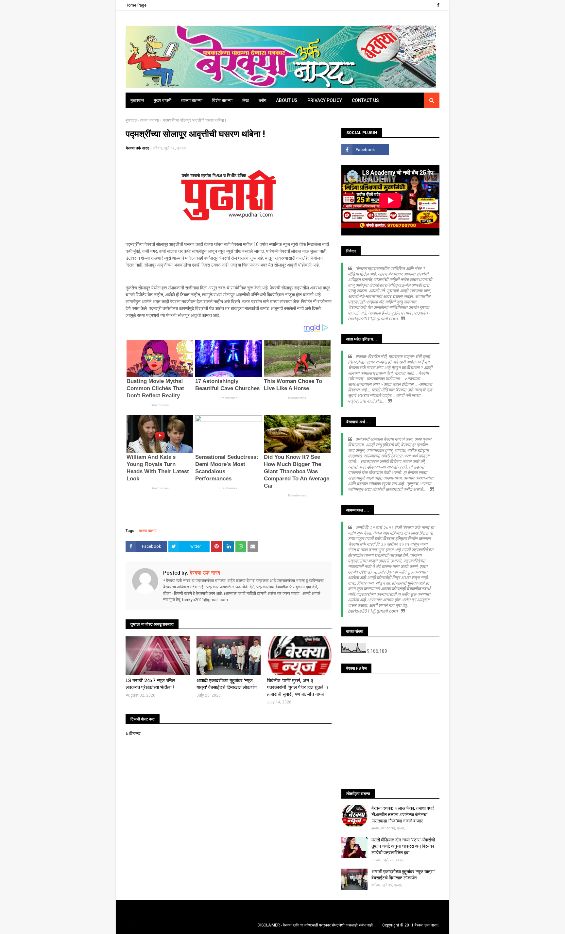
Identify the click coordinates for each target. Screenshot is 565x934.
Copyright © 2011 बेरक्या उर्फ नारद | (410, 925)
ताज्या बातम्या (149, 120)
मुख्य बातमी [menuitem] (162, 100)
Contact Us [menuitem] (365, 100)
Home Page (136, 5)
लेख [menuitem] (245, 100)
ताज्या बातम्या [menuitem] (191, 100)
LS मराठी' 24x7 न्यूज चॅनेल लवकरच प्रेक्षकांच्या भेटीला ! (150, 684)
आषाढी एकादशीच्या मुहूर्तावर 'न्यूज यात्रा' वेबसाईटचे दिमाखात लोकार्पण (227, 684)
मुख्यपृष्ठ (131, 120)
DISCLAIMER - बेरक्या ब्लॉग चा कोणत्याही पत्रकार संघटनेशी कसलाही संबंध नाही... (317, 925)
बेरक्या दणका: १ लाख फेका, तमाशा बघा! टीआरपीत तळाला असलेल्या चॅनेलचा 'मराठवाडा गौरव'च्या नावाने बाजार (402, 814)
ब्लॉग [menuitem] (262, 100)
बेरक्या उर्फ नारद (137, 148)
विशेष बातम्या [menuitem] (222, 100)
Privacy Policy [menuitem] (324, 100)
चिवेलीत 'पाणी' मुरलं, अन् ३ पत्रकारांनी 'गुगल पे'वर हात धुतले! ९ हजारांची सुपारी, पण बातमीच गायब (298, 687)
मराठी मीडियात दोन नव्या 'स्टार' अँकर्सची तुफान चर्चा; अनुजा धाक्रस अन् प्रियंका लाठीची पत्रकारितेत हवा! (403, 846)
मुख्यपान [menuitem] (137, 100)
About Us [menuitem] (287, 100)
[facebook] (437, 5)
